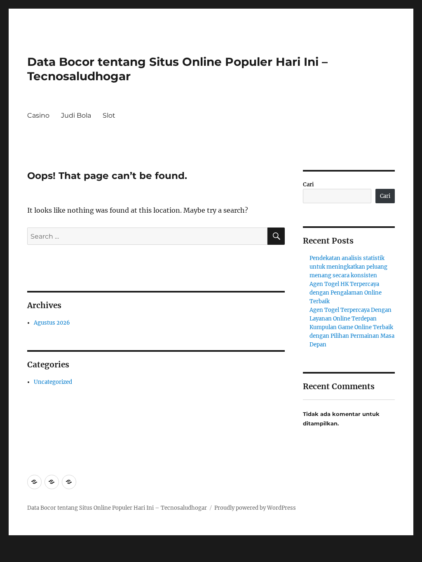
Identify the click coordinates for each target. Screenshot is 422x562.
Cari (308, 184)
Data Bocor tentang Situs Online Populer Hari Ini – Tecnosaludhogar (117, 507)
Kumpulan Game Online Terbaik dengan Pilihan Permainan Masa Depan (351, 336)
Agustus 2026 (52, 322)
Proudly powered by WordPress (255, 507)
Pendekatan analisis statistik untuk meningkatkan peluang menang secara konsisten (348, 267)
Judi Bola (76, 115)
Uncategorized (53, 382)
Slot (109, 115)
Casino (38, 115)
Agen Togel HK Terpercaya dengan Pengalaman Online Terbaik (345, 293)
